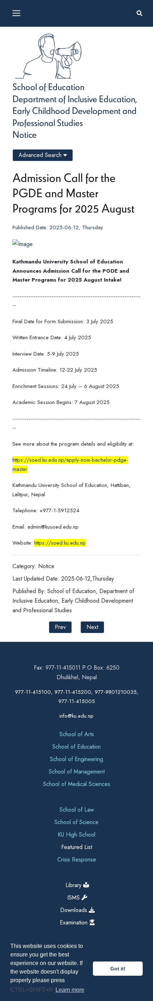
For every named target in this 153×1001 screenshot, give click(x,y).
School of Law (76, 810)
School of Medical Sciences (76, 784)
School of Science (76, 822)
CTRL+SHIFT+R (32, 990)
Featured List (76, 847)
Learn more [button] (70, 990)
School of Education (48, 86)
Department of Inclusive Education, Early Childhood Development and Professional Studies (74, 110)
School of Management (77, 771)
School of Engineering (76, 759)
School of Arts (76, 734)
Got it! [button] (118, 968)
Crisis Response (76, 859)
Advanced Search (41, 155)
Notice (24, 134)
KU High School (76, 834)
